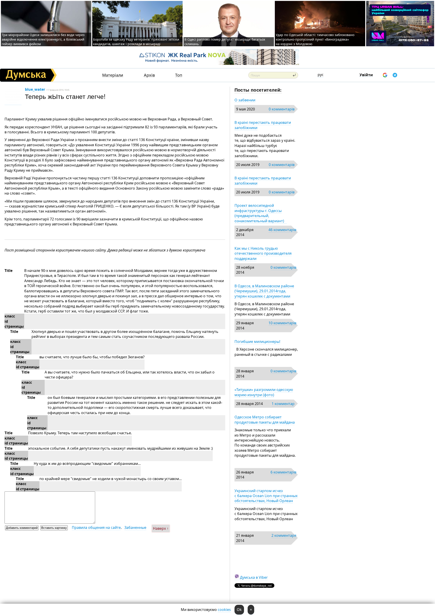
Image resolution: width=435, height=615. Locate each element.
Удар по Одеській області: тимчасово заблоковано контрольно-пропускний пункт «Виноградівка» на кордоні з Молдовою (315, 39)
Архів (149, 75)
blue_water (35, 89)
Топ (178, 75)
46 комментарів (282, 229)
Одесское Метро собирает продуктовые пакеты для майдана (264, 420)
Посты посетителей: (258, 89)
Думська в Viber (254, 577)
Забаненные (135, 527)
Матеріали (112, 75)
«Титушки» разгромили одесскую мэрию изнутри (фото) (263, 392)
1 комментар (283, 403)
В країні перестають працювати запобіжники (262, 125)
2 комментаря (283, 535)
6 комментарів (283, 472)
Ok (239, 609)
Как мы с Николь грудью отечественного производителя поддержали (263, 253)
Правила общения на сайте (96, 527)
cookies (224, 609)
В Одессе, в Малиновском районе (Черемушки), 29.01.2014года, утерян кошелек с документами (264, 291)
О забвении (244, 100)
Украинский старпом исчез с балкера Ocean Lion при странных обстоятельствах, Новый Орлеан (265, 495)
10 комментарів (282, 322)
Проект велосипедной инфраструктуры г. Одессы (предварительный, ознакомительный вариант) (260, 213)
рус (321, 74)
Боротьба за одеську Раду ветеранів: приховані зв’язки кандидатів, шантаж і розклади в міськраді (136, 41)
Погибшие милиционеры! (257, 341)
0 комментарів (282, 109)
